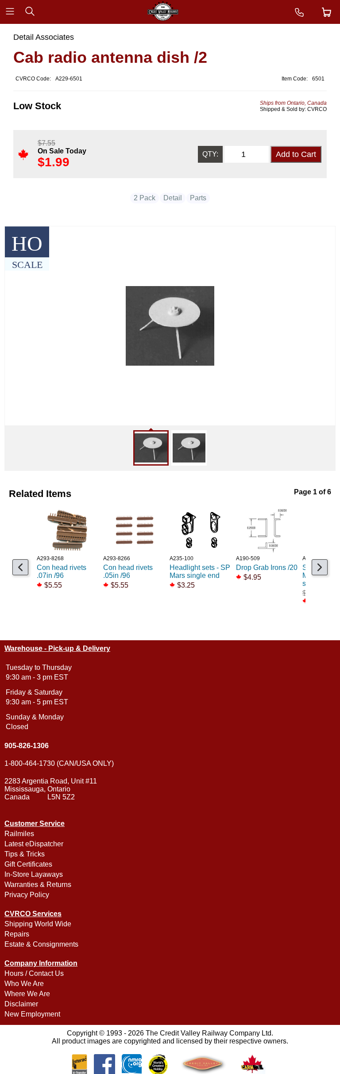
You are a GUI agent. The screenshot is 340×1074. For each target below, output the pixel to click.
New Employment (32, 1014)
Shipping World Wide (37, 924)
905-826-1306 (26, 745)
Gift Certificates (28, 864)
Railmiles (19, 833)
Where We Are (27, 994)
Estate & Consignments (41, 944)
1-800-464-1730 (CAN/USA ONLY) (59, 763)
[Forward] (320, 567)
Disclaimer (21, 1004)
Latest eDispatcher (33, 844)
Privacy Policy (26, 894)
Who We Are (24, 983)
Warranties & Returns (37, 884)
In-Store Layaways (33, 874)
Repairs (16, 934)
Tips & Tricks (24, 854)
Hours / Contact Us (34, 973)
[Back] (20, 567)
